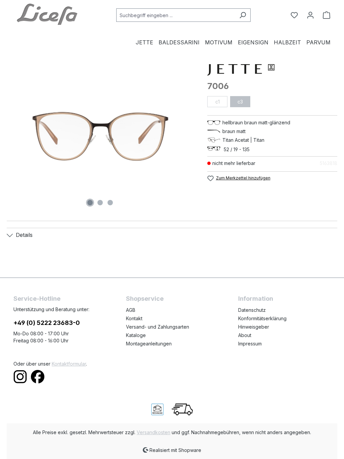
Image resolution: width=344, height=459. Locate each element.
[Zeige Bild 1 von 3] (90, 202)
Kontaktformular (69, 364)
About (244, 335)
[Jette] (272, 70)
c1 (217, 102)
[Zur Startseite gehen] (47, 14)
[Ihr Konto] (310, 15)
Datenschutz (252, 310)
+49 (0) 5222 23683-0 (46, 322)
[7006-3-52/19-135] (100, 136)
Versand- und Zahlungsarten (157, 327)
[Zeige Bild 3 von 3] (110, 202)
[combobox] (175, 15)
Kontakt (134, 318)
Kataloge (136, 335)
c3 (240, 102)
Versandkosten (153, 432)
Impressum (250, 343)
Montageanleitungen (149, 343)
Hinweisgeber (253, 327)
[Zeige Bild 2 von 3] (100, 202)
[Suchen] (243, 15)
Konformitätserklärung (262, 318)
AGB (130, 310)
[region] (100, 136)
